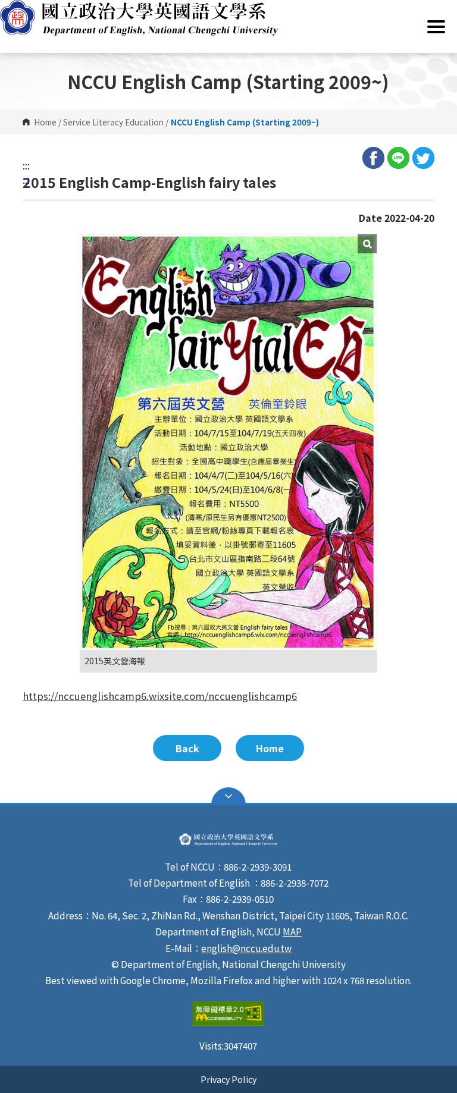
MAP (292, 931)
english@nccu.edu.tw (246, 947)
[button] (228, 18)
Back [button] (187, 748)
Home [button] (270, 748)
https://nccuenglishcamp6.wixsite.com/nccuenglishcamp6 (160, 696)
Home (45, 122)
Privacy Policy (228, 1079)
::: (26, 165)
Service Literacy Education (113, 122)
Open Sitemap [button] (228, 796)
